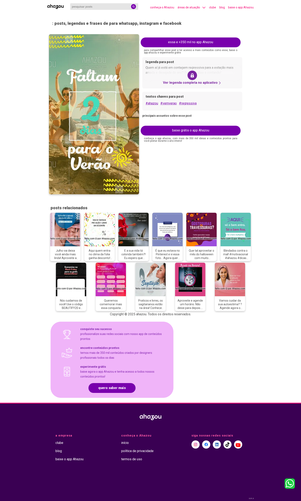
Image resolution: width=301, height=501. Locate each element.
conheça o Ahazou (162, 7)
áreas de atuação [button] (189, 7)
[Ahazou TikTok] (227, 444)
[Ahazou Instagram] (195, 444)
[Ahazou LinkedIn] (217, 444)
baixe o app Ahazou (241, 7)
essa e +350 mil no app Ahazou (190, 42)
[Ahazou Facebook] (206, 444)
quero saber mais (112, 388)
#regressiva (188, 103)
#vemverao (168, 103)
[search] (133, 6)
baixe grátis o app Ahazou (190, 130)
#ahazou (152, 103)
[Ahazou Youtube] (238, 444)
